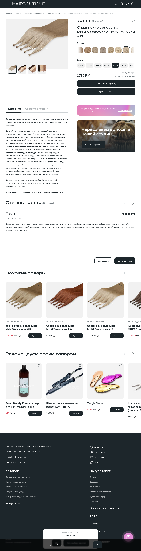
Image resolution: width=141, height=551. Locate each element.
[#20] (134, 50)
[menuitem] (28, 483)
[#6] (80, 50)
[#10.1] (103, 50)
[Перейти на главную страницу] (28, 4)
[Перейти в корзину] (132, 4)
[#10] (95, 50)
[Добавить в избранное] (133, 21)
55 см (98, 65)
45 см (81, 65)
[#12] (111, 50)
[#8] (87, 50)
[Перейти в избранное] (127, 4)
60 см (106, 65)
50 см (89, 65)
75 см (132, 65)
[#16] (118, 50)
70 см (124, 65)
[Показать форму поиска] (116, 4)
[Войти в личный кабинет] (121, 4)
